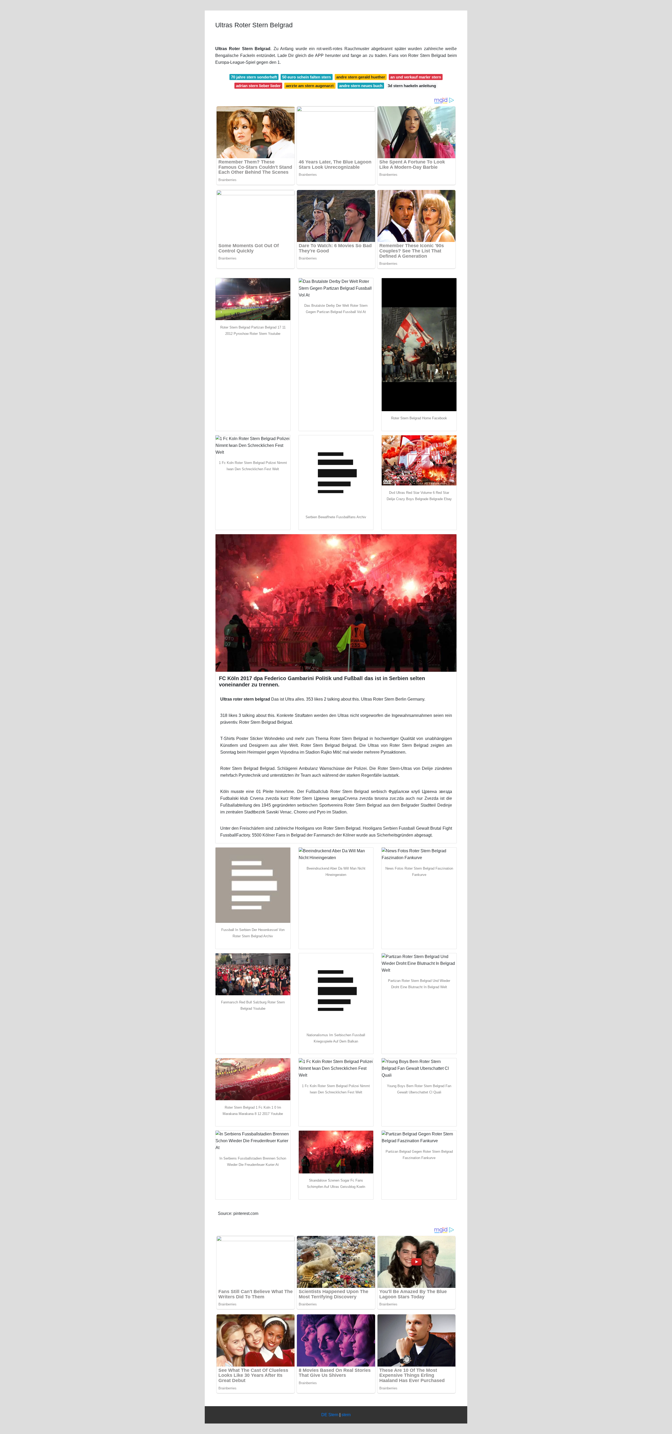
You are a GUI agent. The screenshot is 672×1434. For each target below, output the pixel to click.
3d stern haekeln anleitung (412, 85)
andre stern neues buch (360, 85)
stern (346, 1414)
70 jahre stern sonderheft (254, 77)
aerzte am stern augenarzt (310, 85)
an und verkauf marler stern (415, 77)
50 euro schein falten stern (306, 77)
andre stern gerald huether (360, 77)
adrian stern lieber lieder (258, 85)
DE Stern (329, 1414)
